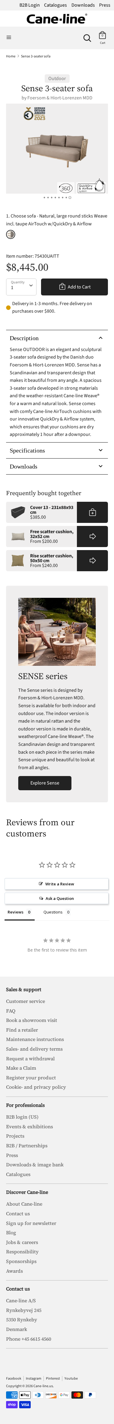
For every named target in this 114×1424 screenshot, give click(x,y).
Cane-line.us (43, 1386)
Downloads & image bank (35, 1164)
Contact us (18, 1213)
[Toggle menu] (9, 37)
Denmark (16, 1329)
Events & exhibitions (29, 1126)
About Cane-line (24, 1203)
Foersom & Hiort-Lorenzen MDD (59, 98)
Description (24, 338)
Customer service (25, 1001)
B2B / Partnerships (26, 1145)
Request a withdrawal (30, 1058)
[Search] (87, 35)
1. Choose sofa (56, 220)
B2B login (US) (22, 1116)
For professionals (25, 1105)
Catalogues (55, 5)
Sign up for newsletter (31, 1223)
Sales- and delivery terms (34, 1048)
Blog (11, 1232)
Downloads (83, 5)
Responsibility (22, 1251)
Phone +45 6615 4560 (28, 1338)
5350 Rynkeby (21, 1319)
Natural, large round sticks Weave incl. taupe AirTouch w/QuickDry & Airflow (10, 234)
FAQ (11, 1010)
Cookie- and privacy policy (36, 1087)
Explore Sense (44, 783)
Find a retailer (22, 1029)
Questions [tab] (53, 912)
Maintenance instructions (35, 1039)
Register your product (31, 1077)
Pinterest (53, 1378)
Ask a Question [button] (60, 898)
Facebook (13, 1378)
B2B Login (29, 5)
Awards (14, 1271)
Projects (15, 1135)
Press (104, 5)
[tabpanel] (57, 149)
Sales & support (23, 989)
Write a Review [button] (59, 884)
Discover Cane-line (27, 1192)
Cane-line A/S (21, 1300)
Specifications (27, 450)
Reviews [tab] (15, 912)
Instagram (33, 1378)
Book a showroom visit (31, 1020)
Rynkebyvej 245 (23, 1310)
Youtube (71, 1378)
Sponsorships (21, 1261)
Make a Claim (21, 1068)
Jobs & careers (22, 1242)
